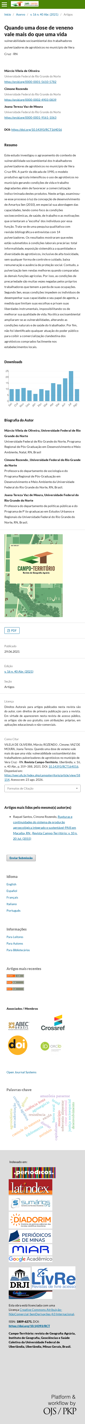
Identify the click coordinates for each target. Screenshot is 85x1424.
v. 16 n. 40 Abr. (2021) (44, 14)
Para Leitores (15, 937)
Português (13, 910)
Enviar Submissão (21, 858)
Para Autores (15, 943)
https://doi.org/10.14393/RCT (29, 1326)
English (11, 884)
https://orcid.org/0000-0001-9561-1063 (30, 117)
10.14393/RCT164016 (63, 766)
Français (12, 897)
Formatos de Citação (20, 788)
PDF (13, 630)
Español (12, 891)
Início (7, 14)
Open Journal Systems (21, 1072)
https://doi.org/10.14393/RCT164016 (36, 129)
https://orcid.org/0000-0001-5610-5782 (30, 82)
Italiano (12, 904)
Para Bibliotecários (18, 950)
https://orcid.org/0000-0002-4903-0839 (30, 99)
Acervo (20, 14)
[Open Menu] (4, 4)
